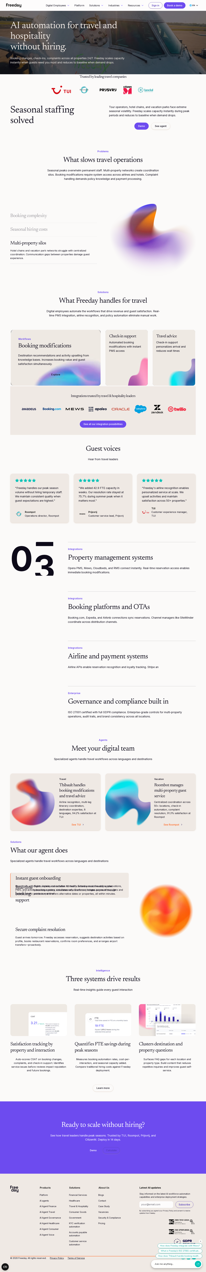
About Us (103, 1187)
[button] (57, 5)
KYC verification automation (77, 1225)
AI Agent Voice (47, 1234)
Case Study (104, 1206)
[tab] (53, 216)
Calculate (111, 1150)
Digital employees (57, 311)
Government (75, 1217)
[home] (13, 5)
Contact (102, 1200)
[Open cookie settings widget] (5, 1266)
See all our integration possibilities (103, 424)
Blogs (101, 1195)
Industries (113, 5)
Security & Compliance (109, 1217)
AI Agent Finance (48, 1206)
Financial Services (78, 1195)
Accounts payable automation (78, 1234)
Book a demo (174, 5)
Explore (55, 374)
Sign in (155, 5)
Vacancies (103, 1212)
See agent (160, 126)
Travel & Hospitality (78, 1206)
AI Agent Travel (47, 1212)
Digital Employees (56, 5)
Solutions (94, 5)
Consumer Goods (77, 1212)
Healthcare (74, 1200)
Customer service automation (78, 1243)
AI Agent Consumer (49, 1229)
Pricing (101, 1223)
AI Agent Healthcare (49, 1223)
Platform (79, 5)
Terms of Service (76, 1258)
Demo (141, 126)
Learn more (103, 1087)
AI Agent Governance (50, 1217)
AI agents (44, 1200)
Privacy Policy (57, 1258)
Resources (134, 5)
